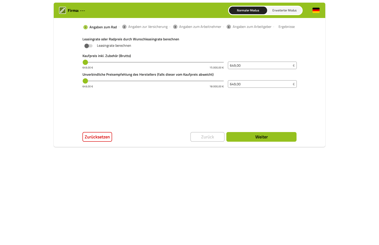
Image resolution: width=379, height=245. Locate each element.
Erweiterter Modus (284, 10)
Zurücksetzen (97, 136)
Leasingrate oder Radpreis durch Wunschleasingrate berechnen (130, 39)
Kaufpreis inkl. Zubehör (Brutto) (106, 55)
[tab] (99, 27)
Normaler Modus (248, 10)
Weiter (261, 136)
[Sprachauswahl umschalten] (316, 10)
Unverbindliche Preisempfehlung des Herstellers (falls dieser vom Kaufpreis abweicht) (148, 74)
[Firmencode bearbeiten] (62, 10)
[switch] (86, 46)
